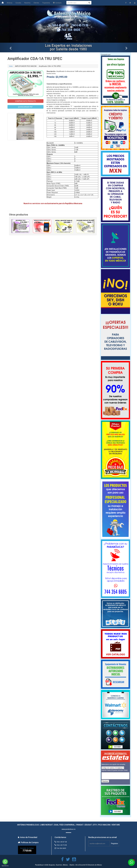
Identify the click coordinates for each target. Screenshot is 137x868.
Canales (18, 3)
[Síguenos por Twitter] (130, 2)
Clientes (36, 3)
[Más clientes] (115, 704)
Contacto (58, 3)
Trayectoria (46, 3)
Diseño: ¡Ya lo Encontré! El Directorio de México (86, 865)
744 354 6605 (61, 848)
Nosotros (27, 3)
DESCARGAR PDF (26, 107)
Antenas (9, 3)
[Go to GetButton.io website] (5, 865)
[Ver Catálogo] (115, 644)
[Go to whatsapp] (5, 861)
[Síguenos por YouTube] (135, 2)
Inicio (11, 66)
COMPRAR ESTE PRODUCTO (25, 101)
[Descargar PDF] (115, 674)
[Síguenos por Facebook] (126, 2)
